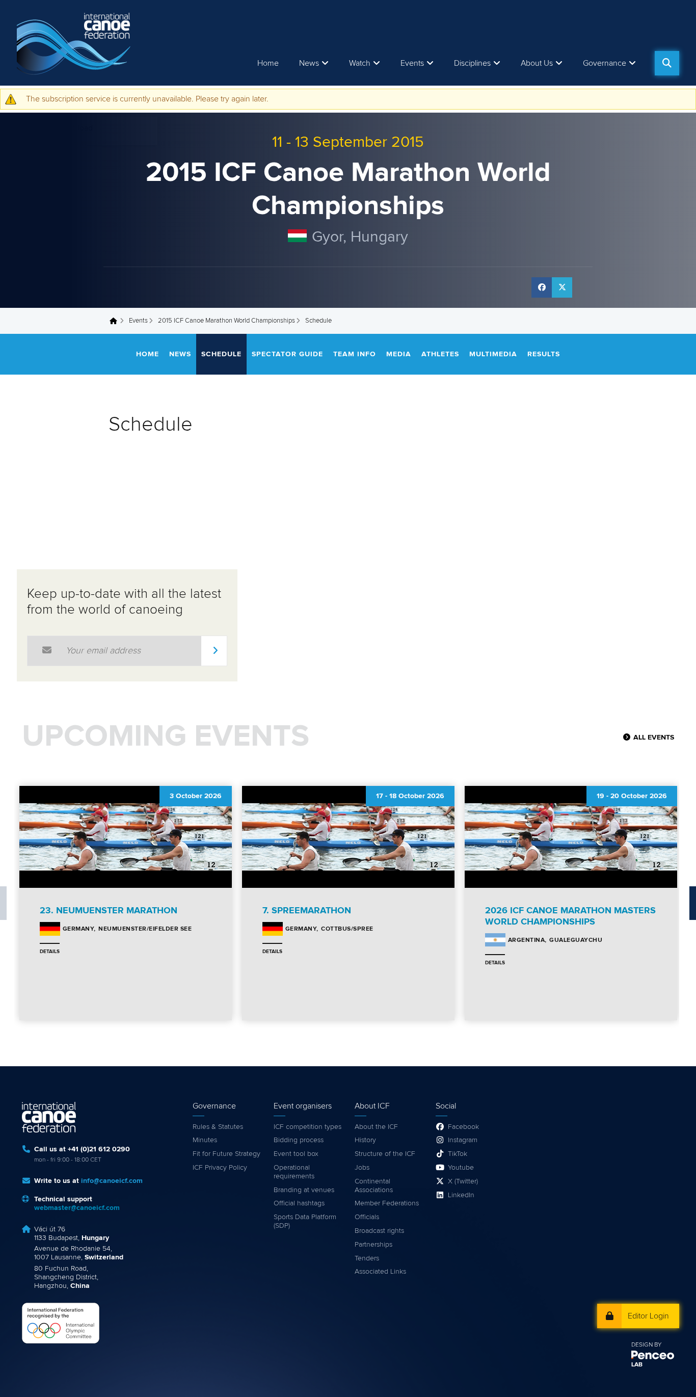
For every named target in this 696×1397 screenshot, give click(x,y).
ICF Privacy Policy (220, 1167)
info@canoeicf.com (112, 1180)
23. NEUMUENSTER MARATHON (108, 910)
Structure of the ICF (385, 1153)
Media (398, 354)
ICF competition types (307, 1126)
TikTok (457, 1153)
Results (543, 354)
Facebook (463, 1126)
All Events (653, 737)
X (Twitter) (463, 1181)
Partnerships (373, 1244)
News (309, 63)
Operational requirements (294, 1172)
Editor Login (648, 1316)
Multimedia (493, 354)
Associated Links (380, 1271)
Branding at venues (304, 1190)
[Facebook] (541, 287)
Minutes (205, 1140)
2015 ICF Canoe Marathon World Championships (226, 321)
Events (138, 321)
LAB (637, 1365)
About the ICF (376, 1126)
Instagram (462, 1140)
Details (50, 951)
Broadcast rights (379, 1230)
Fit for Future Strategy (226, 1153)
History (365, 1140)
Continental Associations (374, 1186)
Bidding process (299, 1140)
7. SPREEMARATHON (306, 910)
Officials (367, 1217)
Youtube (461, 1167)
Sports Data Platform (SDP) (305, 1221)
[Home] (75, 43)
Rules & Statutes (218, 1126)
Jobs (362, 1167)
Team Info (354, 354)
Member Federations (387, 1203)
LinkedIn (461, 1195)
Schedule (221, 354)
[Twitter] (562, 287)
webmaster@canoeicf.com (77, 1207)
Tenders (367, 1258)
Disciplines (472, 63)
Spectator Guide (287, 354)
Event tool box (296, 1153)
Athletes (440, 354)
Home (268, 63)
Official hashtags (299, 1203)
